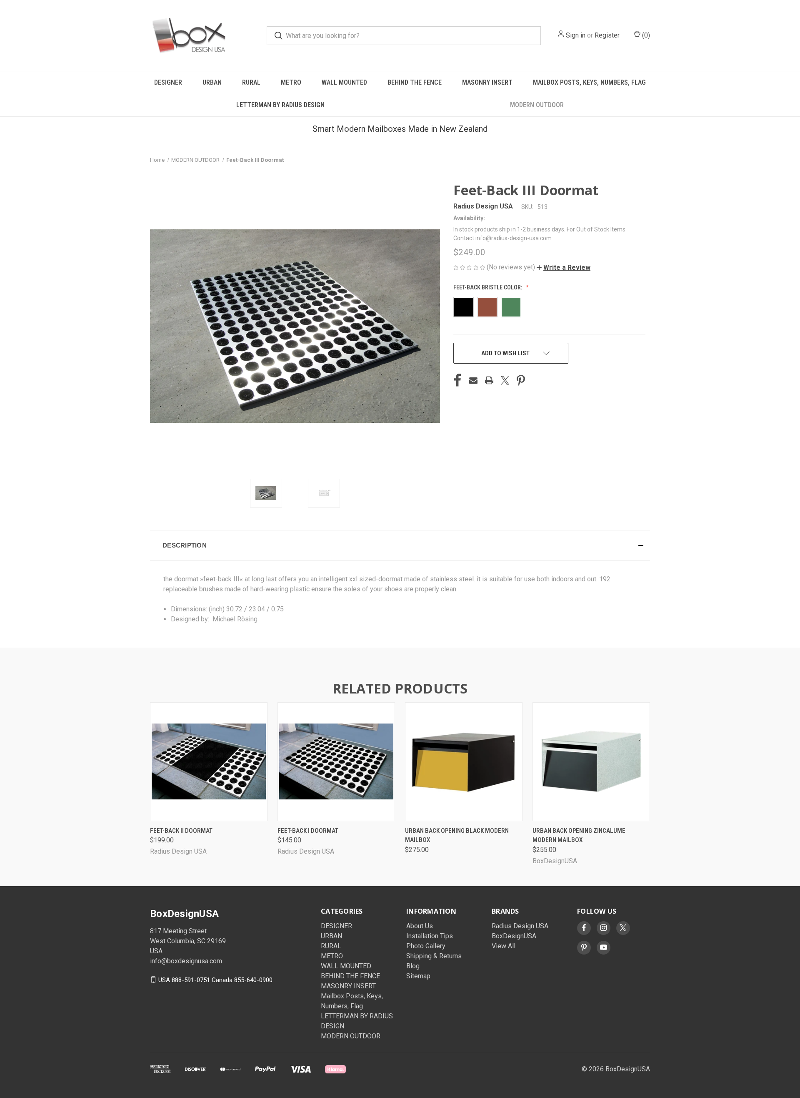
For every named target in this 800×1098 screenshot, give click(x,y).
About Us (419, 926)
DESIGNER (168, 82)
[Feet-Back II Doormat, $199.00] (209, 761)
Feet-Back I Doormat (308, 830)
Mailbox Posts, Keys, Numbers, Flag (589, 82)
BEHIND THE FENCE (415, 82)
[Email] (473, 380)
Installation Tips (429, 936)
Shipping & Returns (434, 956)
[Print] (489, 380)
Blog (413, 966)
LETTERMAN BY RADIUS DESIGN (280, 105)
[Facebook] (457, 380)
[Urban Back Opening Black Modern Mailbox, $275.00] (464, 761)
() (645, 35)
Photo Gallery (425, 946)
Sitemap (418, 976)
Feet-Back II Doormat (181, 830)
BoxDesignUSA (514, 936)
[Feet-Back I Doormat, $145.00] (336, 761)
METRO (291, 82)
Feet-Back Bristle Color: (488, 287)
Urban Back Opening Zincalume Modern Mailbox (578, 835)
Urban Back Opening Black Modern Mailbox (457, 835)
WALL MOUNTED (344, 82)
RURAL (251, 82)
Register (607, 35)
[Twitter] (505, 380)
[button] (563, 267)
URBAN (212, 82)
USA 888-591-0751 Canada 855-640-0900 (215, 979)
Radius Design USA (520, 926)
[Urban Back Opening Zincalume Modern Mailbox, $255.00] (591, 761)
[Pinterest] (521, 380)
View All (503, 946)
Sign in (575, 35)
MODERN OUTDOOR (537, 105)
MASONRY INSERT (487, 82)
